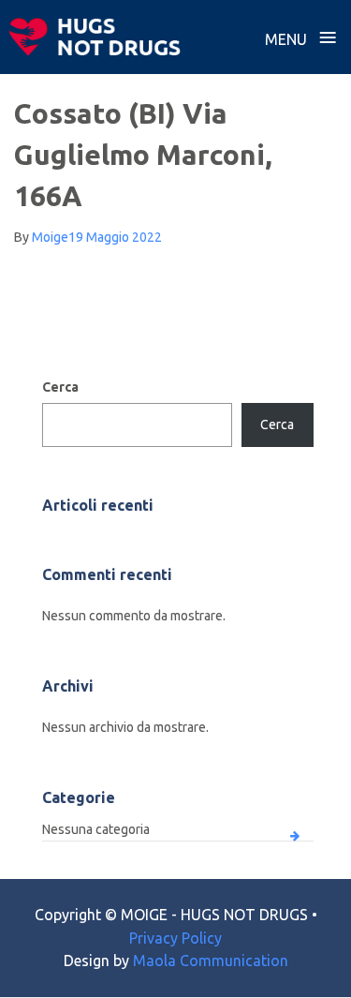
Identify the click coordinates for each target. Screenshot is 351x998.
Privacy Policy (175, 938)
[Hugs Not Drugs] (95, 36)
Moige (50, 237)
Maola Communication (210, 960)
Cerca (60, 387)
